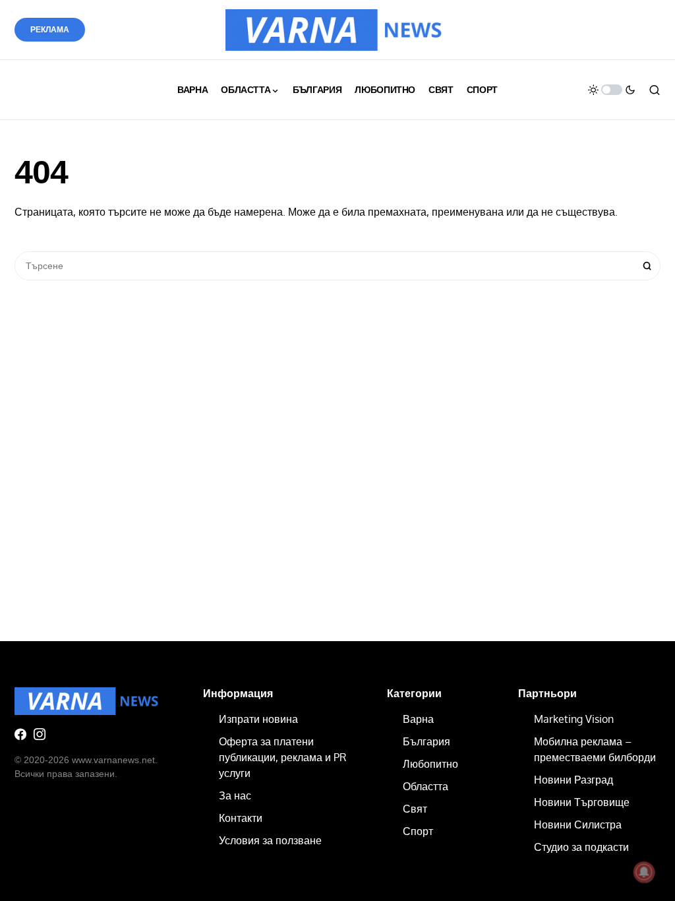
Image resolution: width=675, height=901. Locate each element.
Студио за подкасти (581, 847)
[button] (611, 89)
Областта (425, 786)
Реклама (49, 29)
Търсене (647, 266)
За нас (235, 795)
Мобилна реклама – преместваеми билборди (595, 749)
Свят (415, 808)
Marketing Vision (574, 719)
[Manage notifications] (644, 872)
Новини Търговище (582, 802)
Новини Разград (573, 779)
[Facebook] (20, 734)
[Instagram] (39, 734)
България (426, 741)
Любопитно (430, 763)
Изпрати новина (258, 719)
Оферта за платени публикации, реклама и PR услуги (282, 757)
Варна (418, 719)
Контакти (240, 817)
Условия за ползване (270, 840)
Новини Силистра (578, 824)
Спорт (418, 831)
